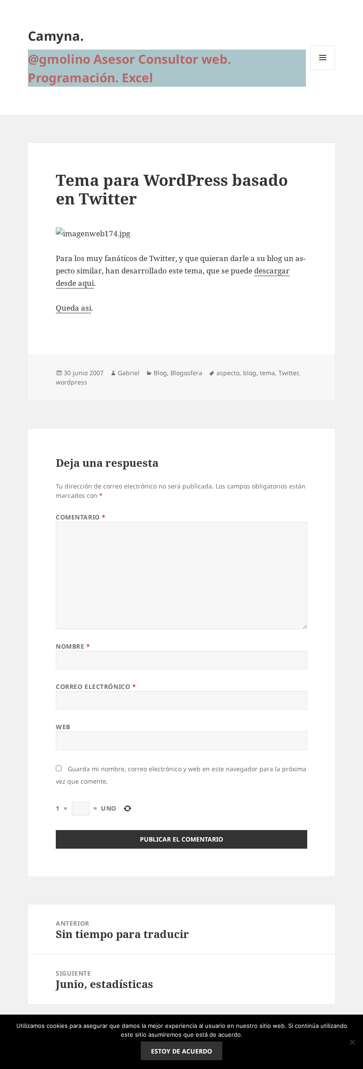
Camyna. (56, 35)
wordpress (71, 382)
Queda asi (73, 308)
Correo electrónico (96, 686)
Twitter (288, 373)
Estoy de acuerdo (181, 1051)
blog (249, 373)
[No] (352, 1042)
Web (63, 727)
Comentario (81, 517)
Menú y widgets (323, 69)
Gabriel (128, 373)
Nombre (73, 646)
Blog (160, 373)
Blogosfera (186, 373)
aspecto (227, 373)
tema (267, 373)
